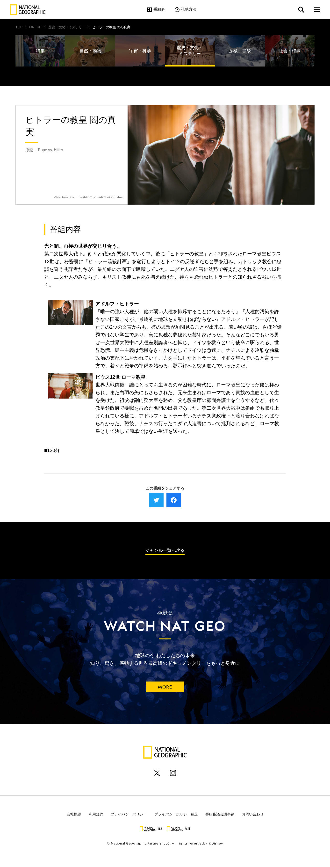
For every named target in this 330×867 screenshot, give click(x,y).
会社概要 (74, 814)
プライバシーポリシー (129, 814)
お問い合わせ (253, 814)
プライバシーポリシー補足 (176, 814)
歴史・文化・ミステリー (67, 27)
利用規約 (96, 814)
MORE (165, 687)
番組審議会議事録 (219, 814)
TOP (18, 27)
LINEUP (35, 27)
